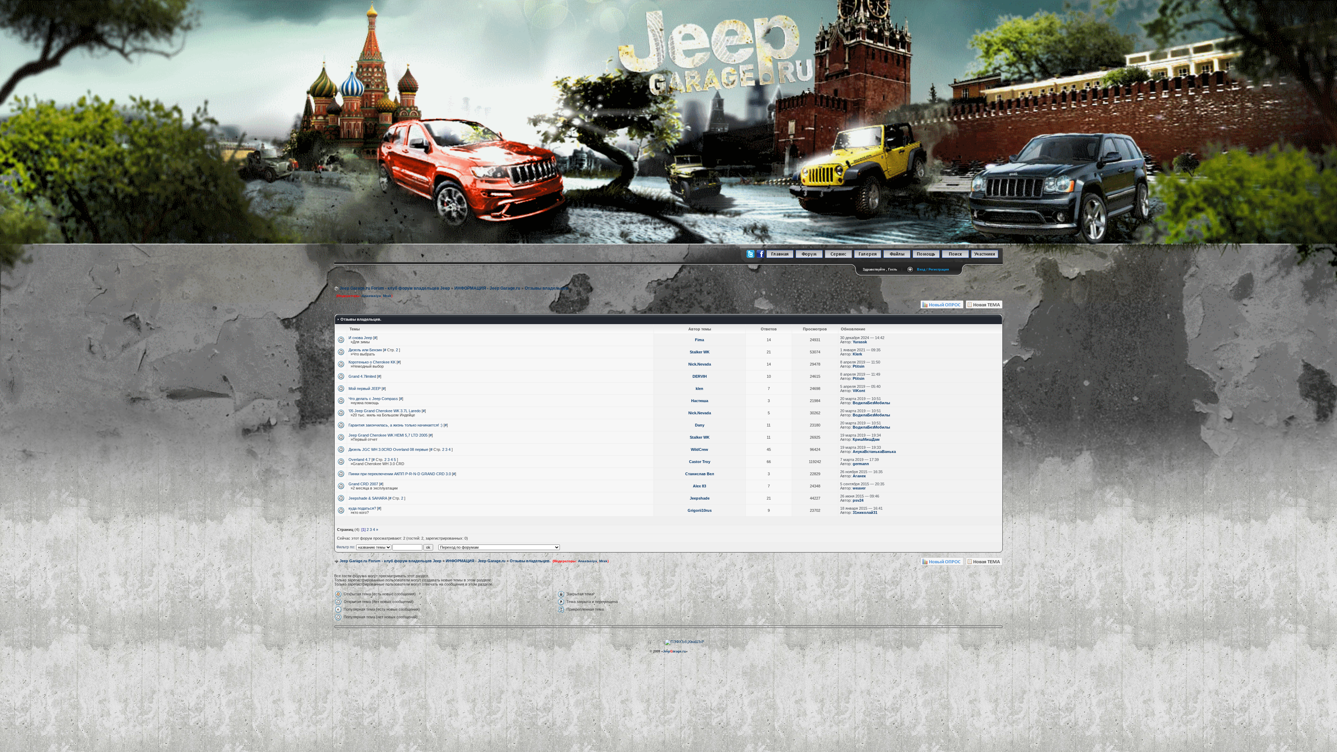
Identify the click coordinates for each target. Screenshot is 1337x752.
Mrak (387, 296)
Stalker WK (700, 352)
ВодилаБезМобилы (871, 403)
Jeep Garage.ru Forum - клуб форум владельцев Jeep (394, 288)
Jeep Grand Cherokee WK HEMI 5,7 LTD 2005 (388, 435)
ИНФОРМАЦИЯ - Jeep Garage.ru (487, 288)
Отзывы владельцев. (547, 288)
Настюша (699, 401)
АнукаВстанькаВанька (874, 451)
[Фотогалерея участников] (867, 257)
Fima (699, 340)
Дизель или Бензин (365, 350)
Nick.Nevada (699, 364)
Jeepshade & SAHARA (368, 498)
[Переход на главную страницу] (779, 257)
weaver (859, 488)
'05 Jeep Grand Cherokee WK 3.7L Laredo (385, 411)
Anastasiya (371, 296)
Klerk (857, 354)
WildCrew (699, 449)
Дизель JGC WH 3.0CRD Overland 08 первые (388, 449)
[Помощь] (926, 257)
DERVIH (700, 376)
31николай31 (865, 512)
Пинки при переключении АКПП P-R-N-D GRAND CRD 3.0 (400, 474)
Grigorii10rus (700, 510)
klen (699, 388)
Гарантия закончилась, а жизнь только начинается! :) (396, 425)
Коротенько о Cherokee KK (372, 362)
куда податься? (362, 508)
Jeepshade (700, 498)
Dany (699, 425)
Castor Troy (699, 462)
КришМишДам (866, 439)
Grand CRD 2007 (363, 484)
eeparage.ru (674, 651)
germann (861, 464)
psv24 (858, 500)
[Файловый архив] (896, 257)
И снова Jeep (360, 338)
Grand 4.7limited (362, 376)
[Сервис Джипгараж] (838, 257)
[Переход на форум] (809, 257)
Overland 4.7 (359, 459)
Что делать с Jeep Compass (373, 399)
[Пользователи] (984, 257)
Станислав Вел (699, 474)
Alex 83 (699, 486)
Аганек (859, 476)
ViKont (859, 391)
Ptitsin (859, 366)
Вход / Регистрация (933, 269)
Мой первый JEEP (365, 388)
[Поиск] (955, 257)
